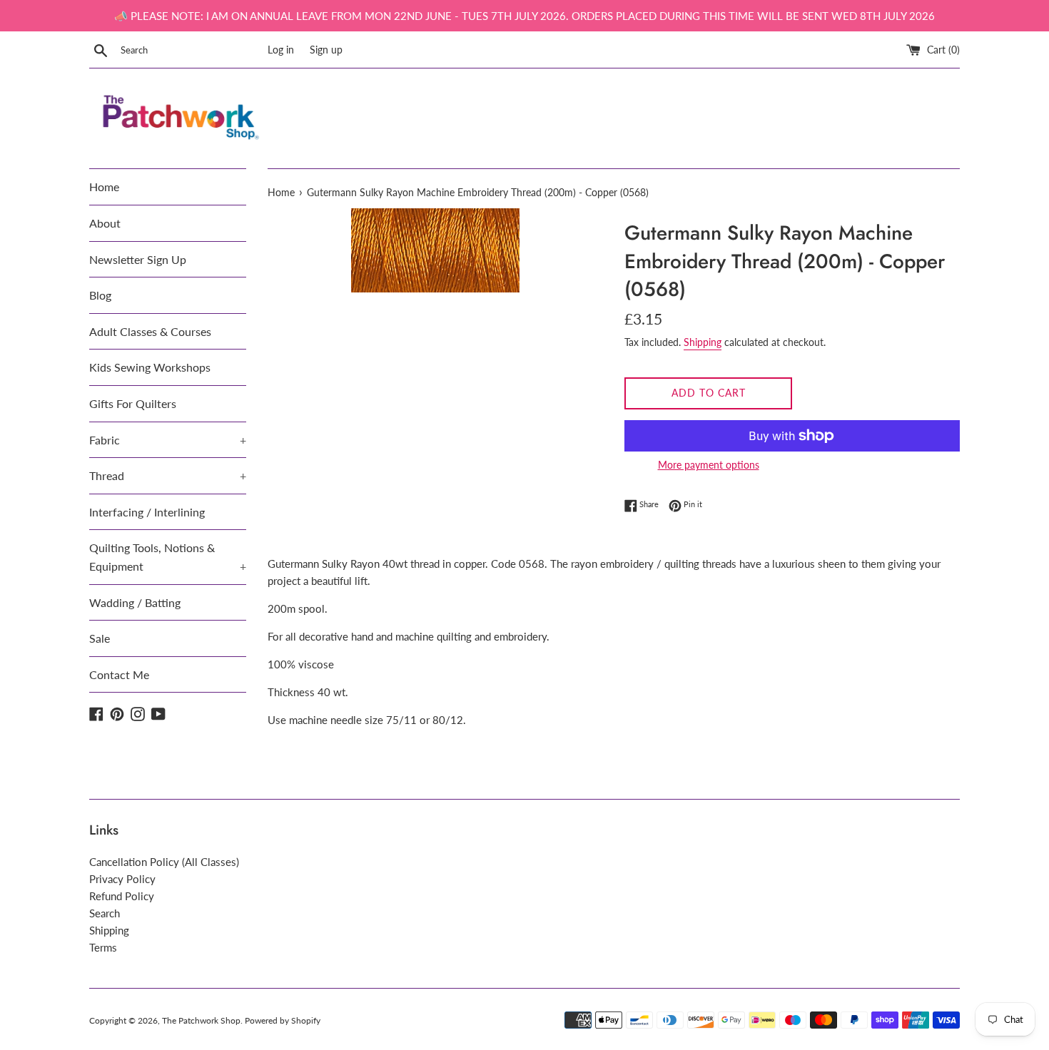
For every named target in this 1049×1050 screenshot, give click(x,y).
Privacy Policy (122, 878)
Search (104, 913)
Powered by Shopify (282, 1020)
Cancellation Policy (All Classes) (164, 861)
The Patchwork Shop (201, 1020)
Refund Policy (121, 896)
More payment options (708, 465)
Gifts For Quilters (132, 403)
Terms (103, 947)
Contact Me (119, 674)
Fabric (167, 440)
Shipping (702, 342)
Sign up (326, 50)
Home (104, 186)
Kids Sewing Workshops (150, 367)
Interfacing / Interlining (147, 512)
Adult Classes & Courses (150, 331)
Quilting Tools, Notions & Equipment (167, 557)
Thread (167, 475)
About (105, 223)
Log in (281, 50)
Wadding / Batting (135, 602)
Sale (99, 638)
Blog (100, 295)
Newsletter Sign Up (137, 259)
